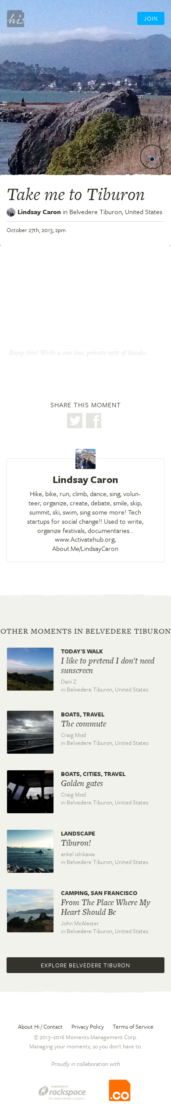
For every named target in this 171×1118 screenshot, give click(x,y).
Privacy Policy (87, 1026)
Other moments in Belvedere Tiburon (85, 631)
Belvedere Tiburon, (115, 211)
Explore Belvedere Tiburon (85, 965)
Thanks (85, 370)
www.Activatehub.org (84, 539)
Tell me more (85, 276)
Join (151, 18)
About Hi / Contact (40, 1026)
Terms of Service (133, 1026)
